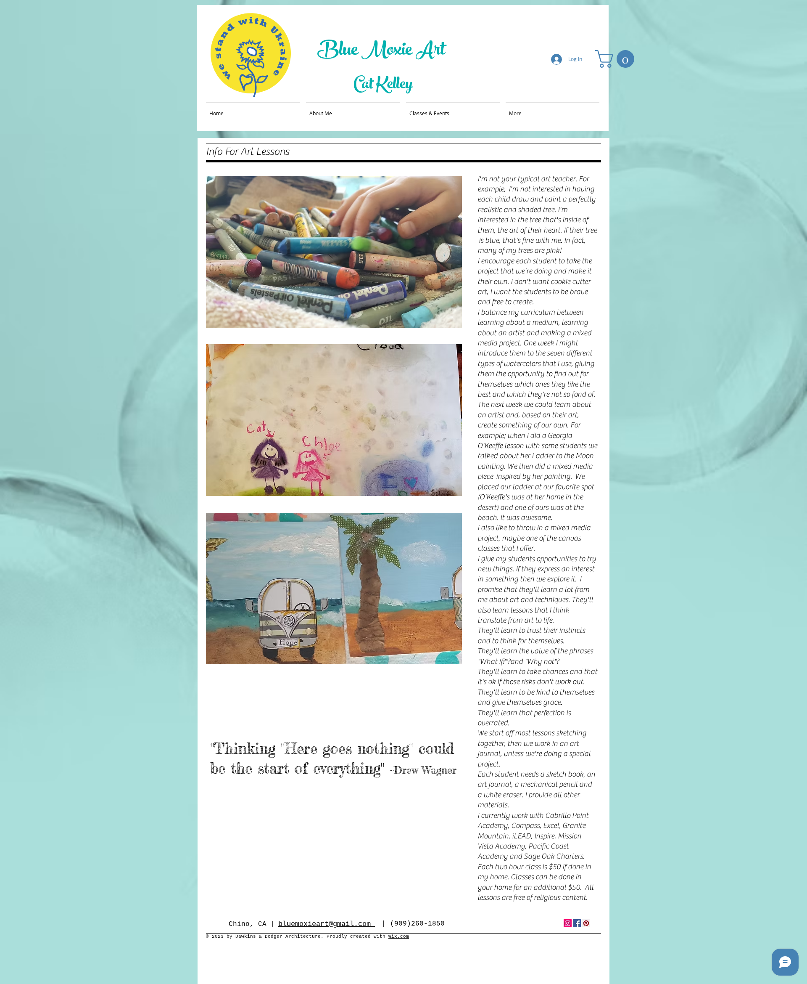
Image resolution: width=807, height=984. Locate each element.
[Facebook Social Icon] (577, 923)
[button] (616, 59)
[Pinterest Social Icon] (586, 923)
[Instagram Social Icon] (568, 923)
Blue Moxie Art (382, 52)
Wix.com (398, 936)
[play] (444, 320)
